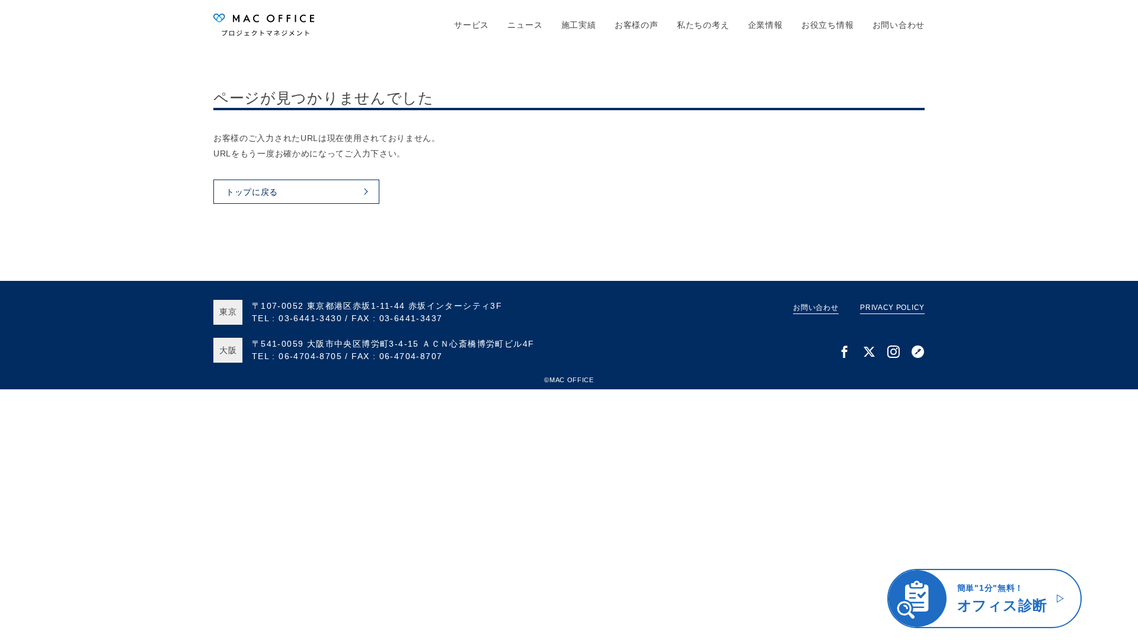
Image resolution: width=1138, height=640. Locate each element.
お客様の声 (636, 25)
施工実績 (578, 25)
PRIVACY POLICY (892, 307)
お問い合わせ (898, 25)
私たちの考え (703, 25)
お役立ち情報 (827, 25)
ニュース (524, 25)
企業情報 (765, 25)
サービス (471, 25)
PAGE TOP (1107, 629)
